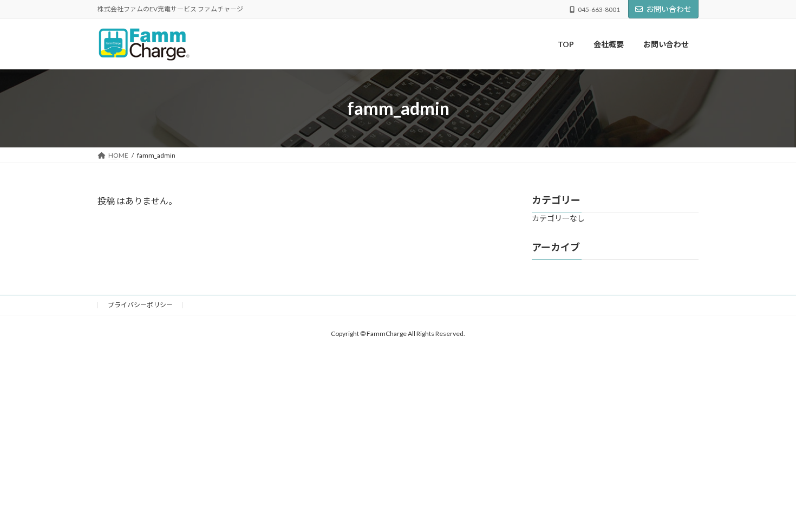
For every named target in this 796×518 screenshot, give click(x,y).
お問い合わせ (668, 9)
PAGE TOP (768, 492)
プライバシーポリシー (140, 305)
